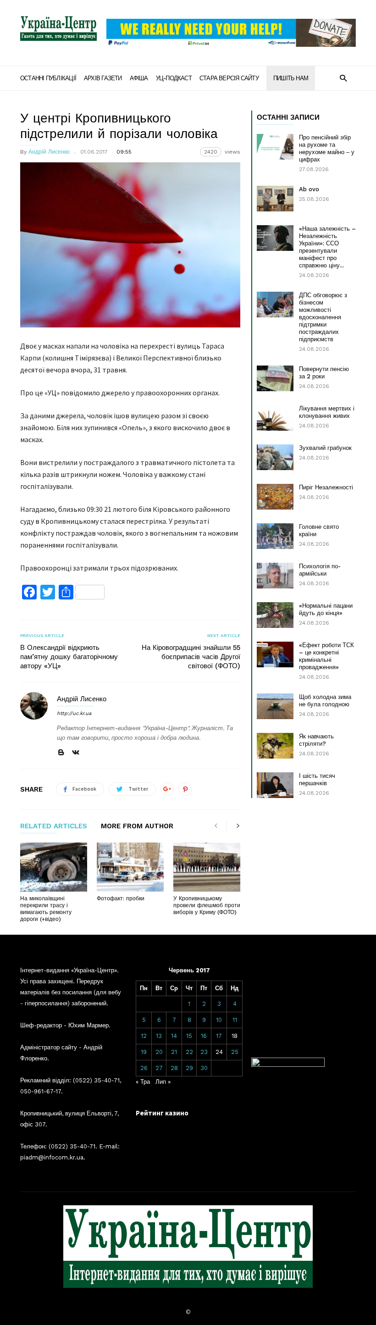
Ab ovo (309, 189)
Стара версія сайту (229, 78)
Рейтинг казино (162, 1113)
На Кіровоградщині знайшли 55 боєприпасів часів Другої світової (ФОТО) (191, 656)
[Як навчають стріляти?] (275, 746)
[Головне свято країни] (275, 536)
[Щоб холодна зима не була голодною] (275, 706)
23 (204, 1051)
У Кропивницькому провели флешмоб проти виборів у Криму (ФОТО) (206, 905)
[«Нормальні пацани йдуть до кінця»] (275, 615)
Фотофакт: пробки (120, 898)
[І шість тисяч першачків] (275, 785)
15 (189, 1035)
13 (159, 1035)
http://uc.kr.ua (74, 713)
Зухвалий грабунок (325, 447)
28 (174, 1067)
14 (174, 1035)
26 (144, 1067)
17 (219, 1035)
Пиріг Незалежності (326, 487)
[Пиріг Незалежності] (275, 497)
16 (204, 1035)
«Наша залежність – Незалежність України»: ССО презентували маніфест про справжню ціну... (327, 247)
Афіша (139, 78)
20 (159, 1051)
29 (189, 1067)
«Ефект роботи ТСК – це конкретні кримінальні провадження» (326, 656)
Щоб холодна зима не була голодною (325, 700)
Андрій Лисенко (49, 152)
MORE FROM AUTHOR (137, 826)
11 (234, 1019)
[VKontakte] (75, 752)
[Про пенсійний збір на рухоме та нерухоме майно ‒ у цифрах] (275, 147)
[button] (343, 77)
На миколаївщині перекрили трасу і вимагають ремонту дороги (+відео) (46, 908)
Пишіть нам (290, 78)
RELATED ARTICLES (53, 826)
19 (144, 1051)
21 (174, 1051)
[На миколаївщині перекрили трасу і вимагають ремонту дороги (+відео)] (53, 867)
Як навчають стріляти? (316, 740)
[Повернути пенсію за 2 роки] (275, 378)
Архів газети (103, 78)
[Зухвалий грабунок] (275, 457)
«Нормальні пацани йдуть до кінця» (326, 609)
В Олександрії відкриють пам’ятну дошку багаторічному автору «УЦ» (69, 656)
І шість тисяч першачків (317, 779)
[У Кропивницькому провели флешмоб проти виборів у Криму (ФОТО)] (206, 867)
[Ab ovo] (275, 198)
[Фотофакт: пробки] (130, 867)
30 (204, 1067)
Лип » (163, 1081)
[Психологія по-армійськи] (275, 575)
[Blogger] (61, 752)
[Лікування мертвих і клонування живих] (275, 418)
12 (144, 1035)
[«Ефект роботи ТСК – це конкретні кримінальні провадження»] (275, 654)
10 (219, 1019)
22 (189, 1051)
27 (159, 1067)
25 (234, 1051)
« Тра (143, 1081)
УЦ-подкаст (174, 78)
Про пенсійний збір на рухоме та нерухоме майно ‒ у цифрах (326, 148)
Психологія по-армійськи (320, 570)
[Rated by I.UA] (288, 1064)
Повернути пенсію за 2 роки (324, 373)
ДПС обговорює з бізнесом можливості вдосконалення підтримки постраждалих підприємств (323, 317)
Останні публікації (48, 78)
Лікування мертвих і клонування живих (326, 412)
